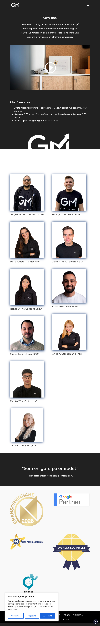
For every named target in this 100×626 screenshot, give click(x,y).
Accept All (47, 616)
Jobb (66, 619)
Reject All (32, 616)
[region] (32, 607)
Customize (16, 616)
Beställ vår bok (73, 615)
